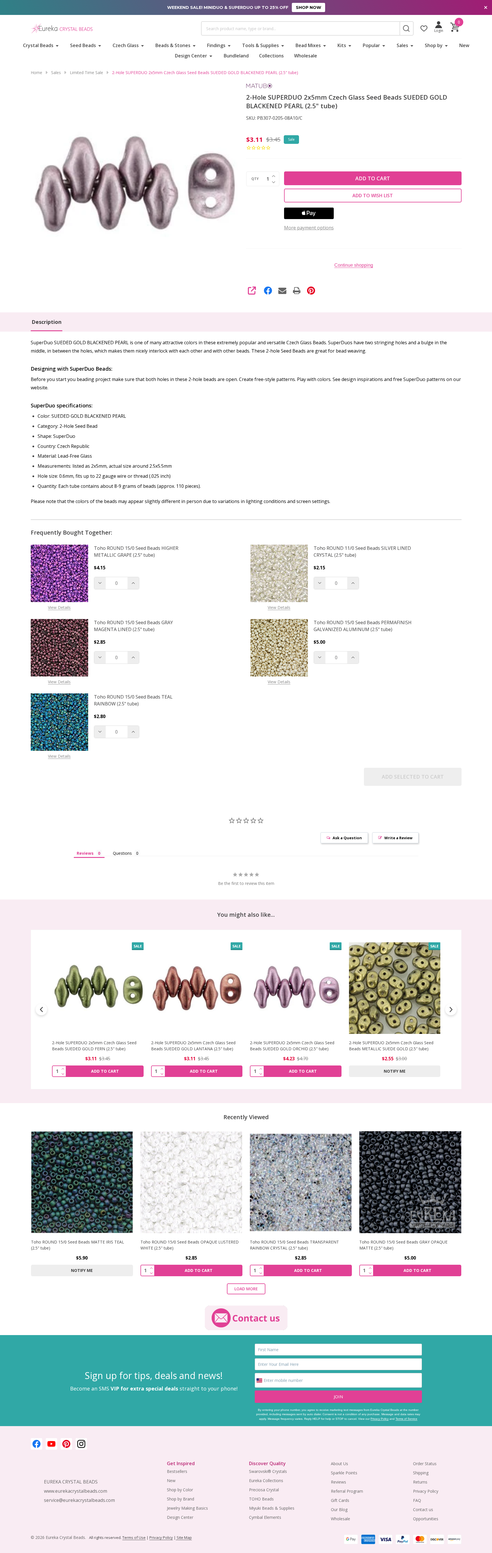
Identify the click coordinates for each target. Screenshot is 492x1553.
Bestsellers (177, 1471)
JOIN (338, 1396)
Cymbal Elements (265, 1517)
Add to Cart (372, 178)
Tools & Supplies (260, 45)
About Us (339, 1463)
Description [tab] (46, 321)
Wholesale (305, 56)
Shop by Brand (180, 1499)
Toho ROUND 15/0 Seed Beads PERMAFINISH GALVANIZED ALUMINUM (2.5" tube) (363, 626)
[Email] (282, 291)
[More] (57, 45)
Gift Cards (340, 1500)
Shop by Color (180, 1489)
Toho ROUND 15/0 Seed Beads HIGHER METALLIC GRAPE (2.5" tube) (136, 551)
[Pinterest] (311, 291)
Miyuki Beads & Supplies (271, 1508)
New (464, 45)
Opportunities (425, 1518)
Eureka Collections (266, 1480)
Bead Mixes (308, 45)
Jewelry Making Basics (187, 1508)
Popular (371, 45)
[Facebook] (268, 291)
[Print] (297, 291)
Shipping (421, 1472)
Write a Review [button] (398, 837)
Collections (271, 56)
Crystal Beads (38, 45)
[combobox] (300, 28)
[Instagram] (81, 1444)
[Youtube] (51, 1444)
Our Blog (339, 1509)
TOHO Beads (261, 1499)
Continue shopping (353, 265)
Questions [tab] (122, 853)
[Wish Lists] (423, 28)
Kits (341, 45)
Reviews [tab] (85, 853)
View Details (59, 607)
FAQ (417, 1500)
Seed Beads (83, 45)
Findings (216, 45)
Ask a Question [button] (347, 837)
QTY (255, 179)
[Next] (451, 1009)
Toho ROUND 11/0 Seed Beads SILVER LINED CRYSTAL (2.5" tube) (362, 551)
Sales (402, 45)
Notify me (295, 1071)
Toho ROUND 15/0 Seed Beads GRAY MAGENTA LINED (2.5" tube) (133, 626)
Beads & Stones (172, 45)
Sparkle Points (344, 1472)
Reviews (338, 1482)
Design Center (191, 56)
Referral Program (347, 1491)
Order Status (425, 1463)
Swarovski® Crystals (268, 1471)
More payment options (309, 228)
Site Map (184, 1537)
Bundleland (236, 56)
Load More (246, 1288)
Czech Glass (126, 45)
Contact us (423, 1509)
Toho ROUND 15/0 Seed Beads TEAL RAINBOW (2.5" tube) (133, 700)
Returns (420, 1482)
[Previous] (41, 1009)
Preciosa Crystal (264, 1489)
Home (36, 72)
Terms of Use (134, 1537)
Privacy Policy (380, 1418)
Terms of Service (406, 1418)
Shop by (434, 45)
